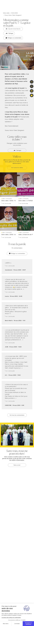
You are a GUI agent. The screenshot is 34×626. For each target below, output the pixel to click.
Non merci (5, 623)
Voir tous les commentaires (17, 415)
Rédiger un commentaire (14, 38)
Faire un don (17, 465)
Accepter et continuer (28, 623)
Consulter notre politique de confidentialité (11, 617)
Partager (10, 33)
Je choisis (17, 623)
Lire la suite (8, 203)
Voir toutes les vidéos (17, 167)
